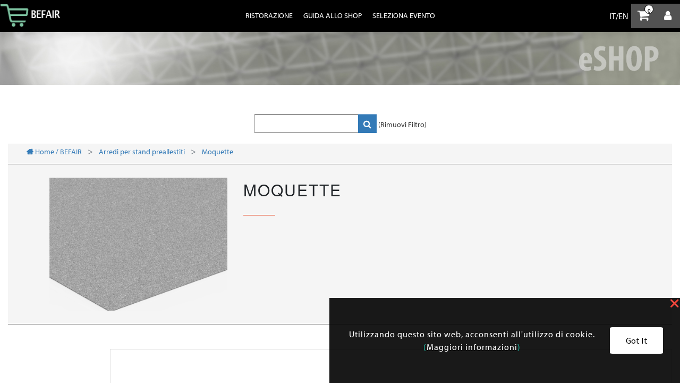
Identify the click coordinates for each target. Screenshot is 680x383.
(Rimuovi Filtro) (402, 124)
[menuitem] (269, 15)
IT (612, 16)
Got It (637, 340)
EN (623, 16)
